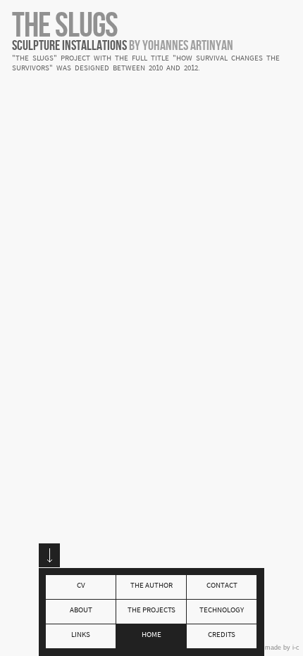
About (81, 610)
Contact (221, 586)
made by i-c (282, 647)
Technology (221, 610)
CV (81, 586)
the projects (151, 610)
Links (80, 635)
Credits (221, 635)
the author (151, 586)
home (151, 635)
